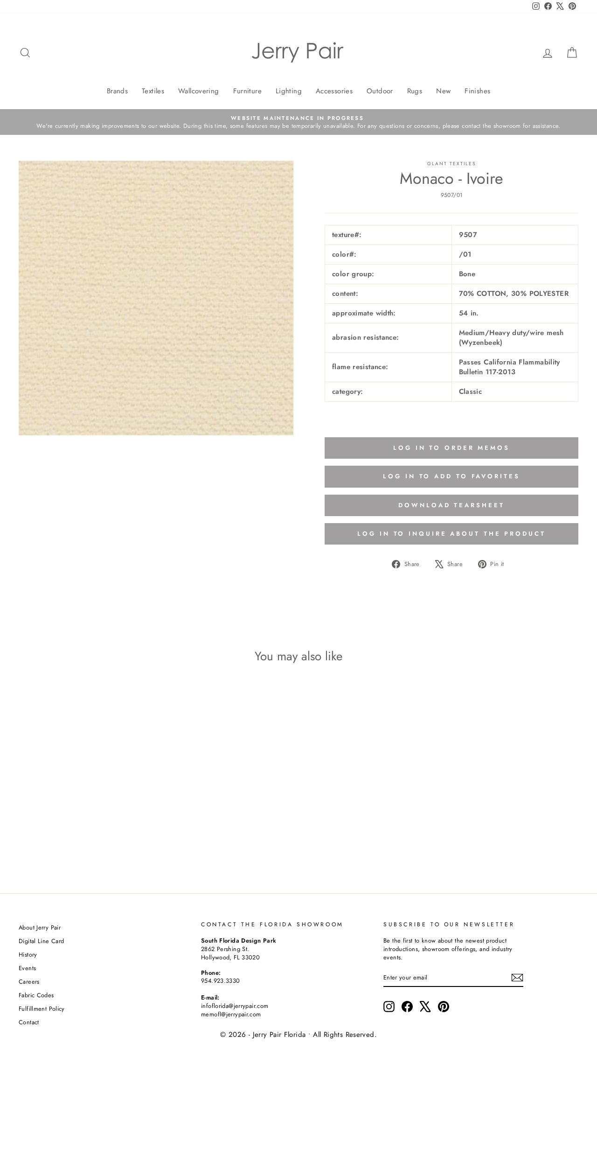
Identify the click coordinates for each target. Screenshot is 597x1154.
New (443, 91)
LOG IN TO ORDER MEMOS (451, 447)
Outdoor (380, 91)
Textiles (153, 91)
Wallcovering (198, 91)
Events (27, 968)
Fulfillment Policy (42, 1008)
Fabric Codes (36, 995)
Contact (29, 1022)
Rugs (415, 91)
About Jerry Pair (40, 927)
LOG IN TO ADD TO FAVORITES (451, 476)
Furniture (247, 91)
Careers (29, 981)
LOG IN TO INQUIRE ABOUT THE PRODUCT (451, 533)
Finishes (477, 91)
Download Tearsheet (451, 505)
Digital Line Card (41, 941)
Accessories (334, 91)
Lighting (289, 91)
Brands (117, 91)
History (28, 954)
